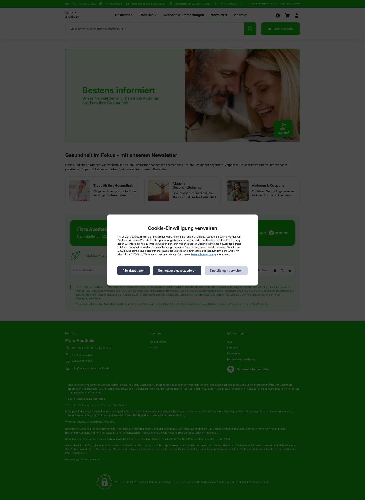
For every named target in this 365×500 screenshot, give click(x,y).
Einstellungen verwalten (226, 270)
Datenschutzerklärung (203, 254)
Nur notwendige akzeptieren (177, 270)
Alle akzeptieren (133, 270)
